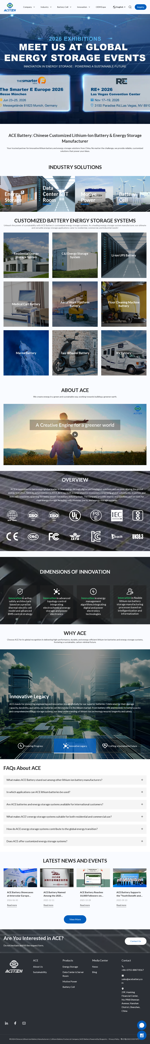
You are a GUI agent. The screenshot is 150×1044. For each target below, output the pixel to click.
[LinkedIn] (6, 1023)
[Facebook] (15, 1023)
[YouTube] (24, 1023)
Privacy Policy (114, 1039)
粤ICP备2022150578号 (130, 1039)
